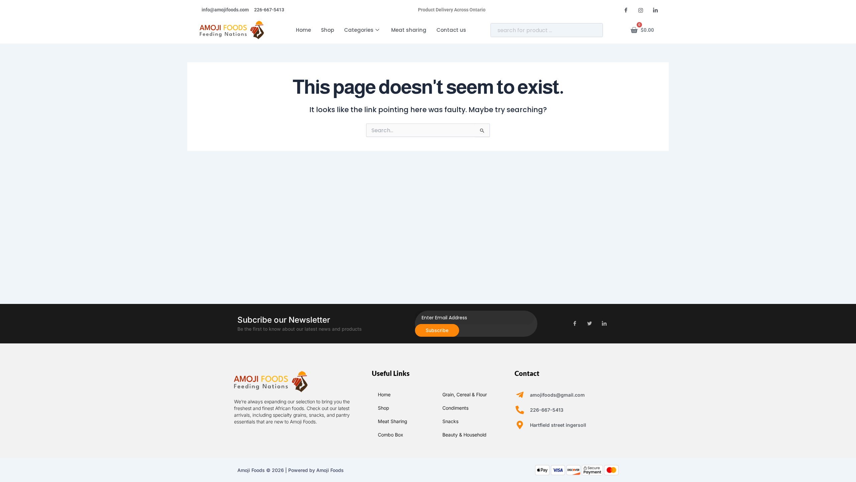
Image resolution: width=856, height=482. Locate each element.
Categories (358, 29)
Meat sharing (408, 29)
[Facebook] (626, 10)
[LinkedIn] (655, 10)
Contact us (451, 29)
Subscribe (437, 330)
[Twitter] (589, 324)
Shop (327, 29)
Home (303, 29)
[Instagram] (641, 10)
